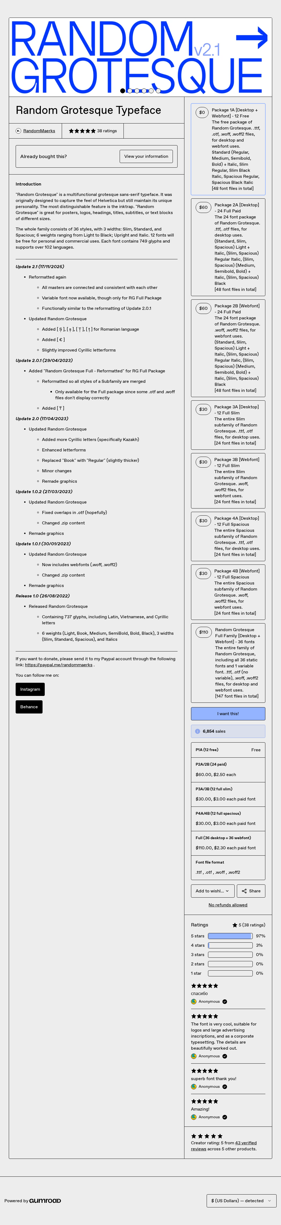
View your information (146, 156)
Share (255, 891)
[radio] (228, 149)
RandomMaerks (39, 130)
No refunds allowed (228, 904)
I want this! (228, 713)
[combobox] (213, 891)
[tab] (122, 90)
